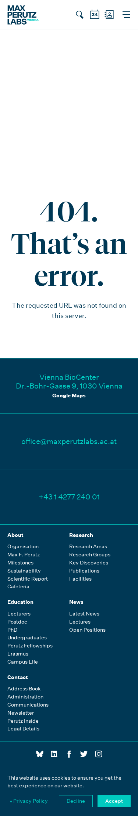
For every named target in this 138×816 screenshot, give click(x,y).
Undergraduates (27, 638)
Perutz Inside (23, 721)
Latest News (84, 614)
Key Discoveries (88, 563)
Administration (25, 697)
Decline (76, 801)
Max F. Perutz (23, 555)
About (15, 535)
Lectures (80, 622)
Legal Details (23, 729)
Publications (84, 571)
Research (81, 535)
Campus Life (22, 662)
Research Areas (88, 547)
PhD (12, 630)
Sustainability (24, 571)
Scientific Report (27, 579)
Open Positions (87, 630)
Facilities (80, 579)
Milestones (20, 563)
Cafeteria (18, 587)
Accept (114, 801)
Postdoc (17, 622)
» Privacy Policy (29, 801)
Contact (17, 677)
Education (20, 602)
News (76, 602)
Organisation (23, 547)
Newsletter (20, 713)
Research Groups (89, 555)
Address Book (24, 689)
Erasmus (17, 654)
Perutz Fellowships (30, 646)
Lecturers (19, 614)
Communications (28, 705)
